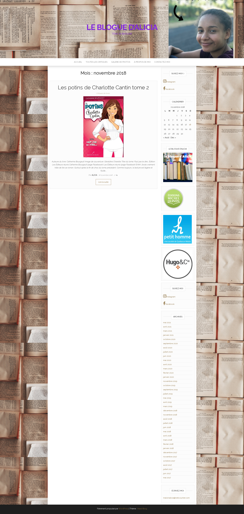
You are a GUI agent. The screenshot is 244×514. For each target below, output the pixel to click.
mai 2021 (167, 322)
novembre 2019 (170, 381)
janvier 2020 (168, 377)
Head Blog (142, 509)
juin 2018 (167, 427)
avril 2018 (167, 436)
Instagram (170, 82)
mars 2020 (167, 369)
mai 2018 (167, 431)
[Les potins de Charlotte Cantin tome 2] (103, 127)
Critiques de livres (103, 93)
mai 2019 (167, 398)
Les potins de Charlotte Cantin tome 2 (103, 87)
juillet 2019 (168, 394)
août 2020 (167, 348)
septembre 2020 (170, 343)
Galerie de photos (120, 62)
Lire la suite (103, 182)
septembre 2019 (170, 389)
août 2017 (167, 465)
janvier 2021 (168, 335)
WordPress (123, 509)
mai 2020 (167, 360)
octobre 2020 (169, 339)
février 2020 (168, 373)
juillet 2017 (167, 469)
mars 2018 (167, 440)
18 (190, 124)
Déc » (173, 137)
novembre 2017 (170, 457)
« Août (166, 137)
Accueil (78, 62)
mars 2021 (167, 331)
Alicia (95, 175)
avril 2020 (167, 364)
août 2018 (167, 419)
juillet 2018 (167, 423)
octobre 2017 (169, 461)
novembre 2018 (170, 415)
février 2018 (168, 444)
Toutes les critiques (96, 62)
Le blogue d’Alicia (122, 27)
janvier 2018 (168, 448)
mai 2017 (167, 478)
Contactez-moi (162, 62)
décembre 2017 (170, 452)
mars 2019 (167, 406)
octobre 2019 (169, 385)
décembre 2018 (170, 410)
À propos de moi (142, 62)
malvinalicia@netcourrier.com (176, 498)
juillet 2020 (168, 352)
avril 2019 (167, 402)
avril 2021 (167, 327)
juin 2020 (167, 356)
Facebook (169, 89)
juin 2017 (167, 473)
